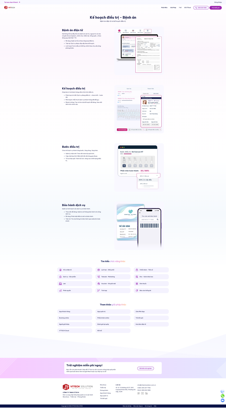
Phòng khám (104, 390)
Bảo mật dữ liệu (127, 406)
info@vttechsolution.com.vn (146, 385)
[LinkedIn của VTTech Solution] (146, 393)
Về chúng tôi (148, 406)
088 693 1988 (202, 8)
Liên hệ (118, 385)
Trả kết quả (103, 398)
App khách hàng (105, 393)
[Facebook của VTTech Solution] (138, 393)
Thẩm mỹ (103, 387)
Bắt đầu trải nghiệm (146, 368)
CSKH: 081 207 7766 (144, 388)
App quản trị (104, 396)
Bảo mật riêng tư (138, 406)
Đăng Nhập (218, 2)
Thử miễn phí (215, 8)
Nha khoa (103, 385)
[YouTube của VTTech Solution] (142, 393)
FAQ (155, 406)
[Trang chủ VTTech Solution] (9, 7)
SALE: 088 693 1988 (144, 390)
